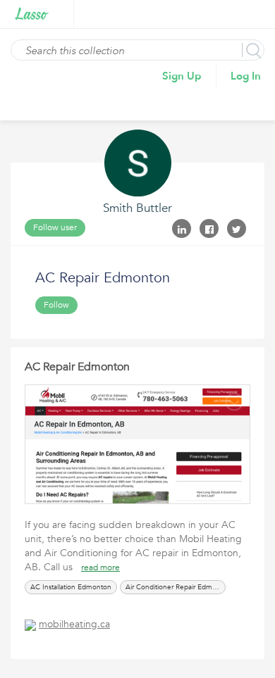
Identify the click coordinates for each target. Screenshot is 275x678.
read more (100, 567)
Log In (246, 76)
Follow (56, 304)
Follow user (55, 227)
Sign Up (182, 76)
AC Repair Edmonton (77, 367)
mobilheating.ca (74, 624)
